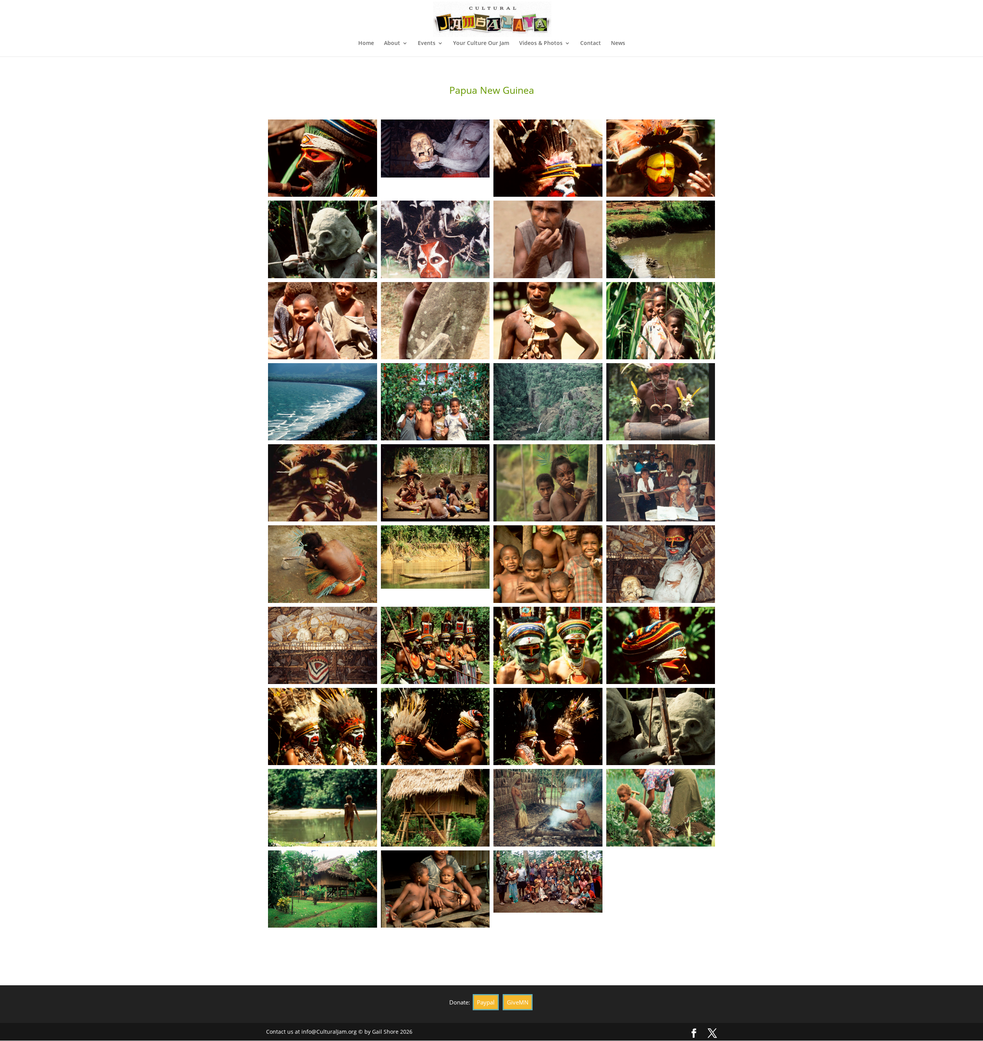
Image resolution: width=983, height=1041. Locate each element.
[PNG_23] (547, 846)
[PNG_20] (435, 927)
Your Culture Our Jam (481, 43)
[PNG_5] (547, 359)
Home (366, 43)
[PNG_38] (547, 602)
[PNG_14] (322, 278)
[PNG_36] (322, 683)
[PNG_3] (322, 440)
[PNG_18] (322, 196)
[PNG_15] (660, 196)
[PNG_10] (322, 359)
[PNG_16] (547, 196)
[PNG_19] (547, 912)
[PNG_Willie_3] (322, 521)
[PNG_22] (660, 846)
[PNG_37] (660, 602)
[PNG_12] (547, 278)
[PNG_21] (322, 927)
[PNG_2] (435, 440)
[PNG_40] (322, 602)
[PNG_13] (435, 278)
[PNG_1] (547, 440)
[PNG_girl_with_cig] (547, 521)
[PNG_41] (660, 521)
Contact (590, 43)
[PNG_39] (435, 588)
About (392, 43)
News (618, 43)
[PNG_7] (435, 359)
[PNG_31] (322, 765)
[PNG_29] (547, 765)
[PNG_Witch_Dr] (660, 440)
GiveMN (517, 1002)
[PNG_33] (547, 683)
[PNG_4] (660, 359)
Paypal (486, 1002)
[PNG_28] (660, 765)
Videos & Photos (541, 43)
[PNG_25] (435, 846)
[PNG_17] (435, 177)
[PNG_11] (660, 278)
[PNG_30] (435, 765)
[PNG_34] (435, 683)
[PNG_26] (322, 846)
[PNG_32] (660, 683)
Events (426, 43)
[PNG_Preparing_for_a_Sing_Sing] (435, 521)
